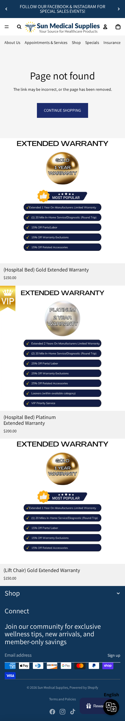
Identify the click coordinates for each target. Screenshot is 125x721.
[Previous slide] (6, 9)
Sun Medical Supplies (53, 687)
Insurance (112, 42)
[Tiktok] (72, 711)
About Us (12, 42)
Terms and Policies (62, 699)
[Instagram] (62, 711)
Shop (76, 42)
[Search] (19, 26)
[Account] (105, 26)
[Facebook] (52, 711)
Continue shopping (62, 110)
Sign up (114, 655)
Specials (92, 42)
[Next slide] (118, 9)
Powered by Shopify (83, 687)
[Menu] (6, 26)
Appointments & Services (46, 42)
